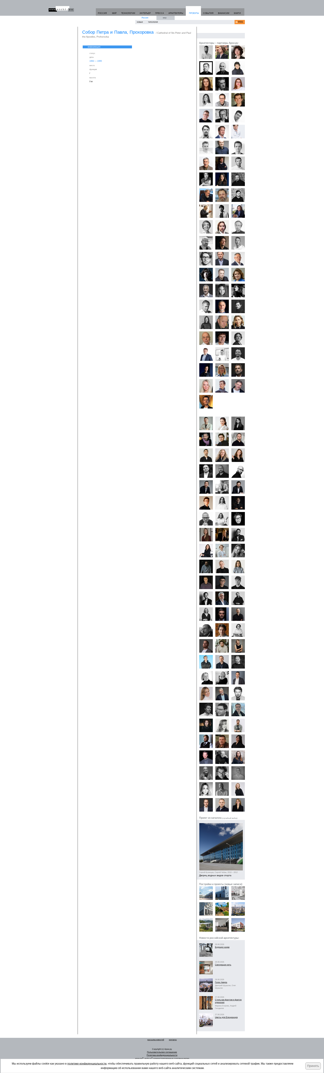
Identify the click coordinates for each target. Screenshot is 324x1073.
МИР (114, 13)
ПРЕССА (159, 13)
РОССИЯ (102, 13)
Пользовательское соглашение (162, 1052)
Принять (313, 1066)
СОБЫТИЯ (208, 13)
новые (140, 22)
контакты (173, 1040)
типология (153, 22)
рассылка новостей (155, 1040)
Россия (145, 18)
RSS (240, 21)
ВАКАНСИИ (223, 13)
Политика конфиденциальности (162, 1055)
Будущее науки (222, 947)
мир (165, 18)
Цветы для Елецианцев (226, 1017)
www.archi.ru (61, 9)
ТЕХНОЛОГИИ (128, 13)
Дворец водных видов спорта (215, 875)
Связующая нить (223, 965)
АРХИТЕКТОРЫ (175, 13)
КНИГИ (237, 13)
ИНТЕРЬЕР (145, 13)
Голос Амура (221, 982)
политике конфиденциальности (86, 1063)
